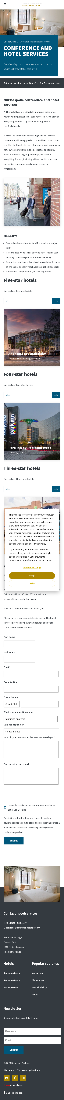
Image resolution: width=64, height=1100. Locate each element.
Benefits (33, 83)
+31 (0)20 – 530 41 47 (16, 923)
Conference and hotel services (35, 41)
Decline (32, 583)
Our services (10, 41)
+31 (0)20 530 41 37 (22, 594)
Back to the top (14, 1093)
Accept (32, 575)
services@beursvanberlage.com (20, 599)
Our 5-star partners (50, 83)
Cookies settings (32, 567)
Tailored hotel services (16, 83)
